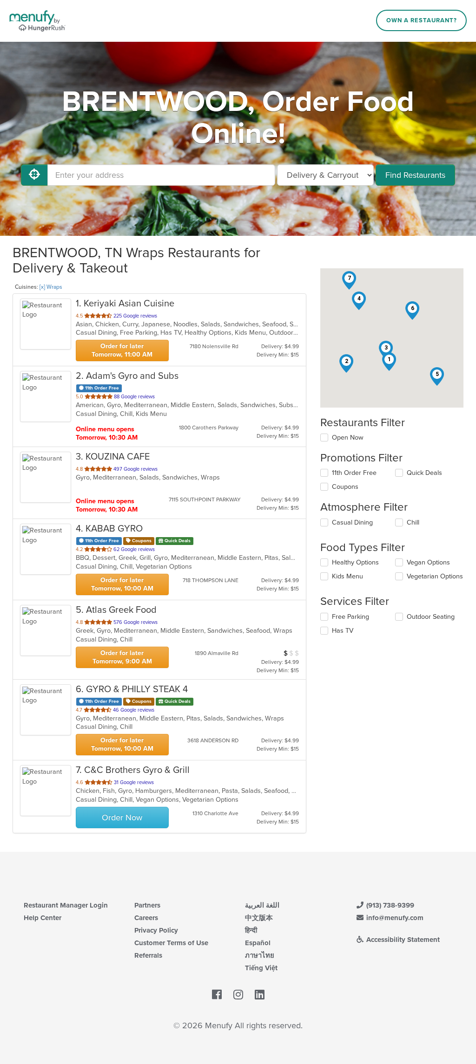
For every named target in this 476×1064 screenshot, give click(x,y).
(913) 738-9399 (389, 905)
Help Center (42, 918)
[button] (389, 362)
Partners (147, 905)
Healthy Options (355, 562)
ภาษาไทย (259, 955)
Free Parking (350, 617)
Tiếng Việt (261, 968)
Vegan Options (428, 562)
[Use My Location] (34, 175)
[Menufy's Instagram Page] (238, 995)
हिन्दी (251, 930)
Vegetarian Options (435, 576)
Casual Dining (352, 522)
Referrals (148, 955)
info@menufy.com (393, 918)
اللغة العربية (262, 905)
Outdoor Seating (431, 617)
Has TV (342, 631)
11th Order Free (354, 473)
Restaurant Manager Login (66, 905)
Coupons (345, 487)
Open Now (348, 437)
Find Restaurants (415, 175)
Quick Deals (424, 473)
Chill (413, 522)
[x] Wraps (51, 287)
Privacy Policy (156, 930)
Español (258, 943)
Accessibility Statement (402, 939)
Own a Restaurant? (421, 20)
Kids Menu (347, 576)
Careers (146, 918)
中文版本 (259, 918)
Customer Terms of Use (171, 943)
